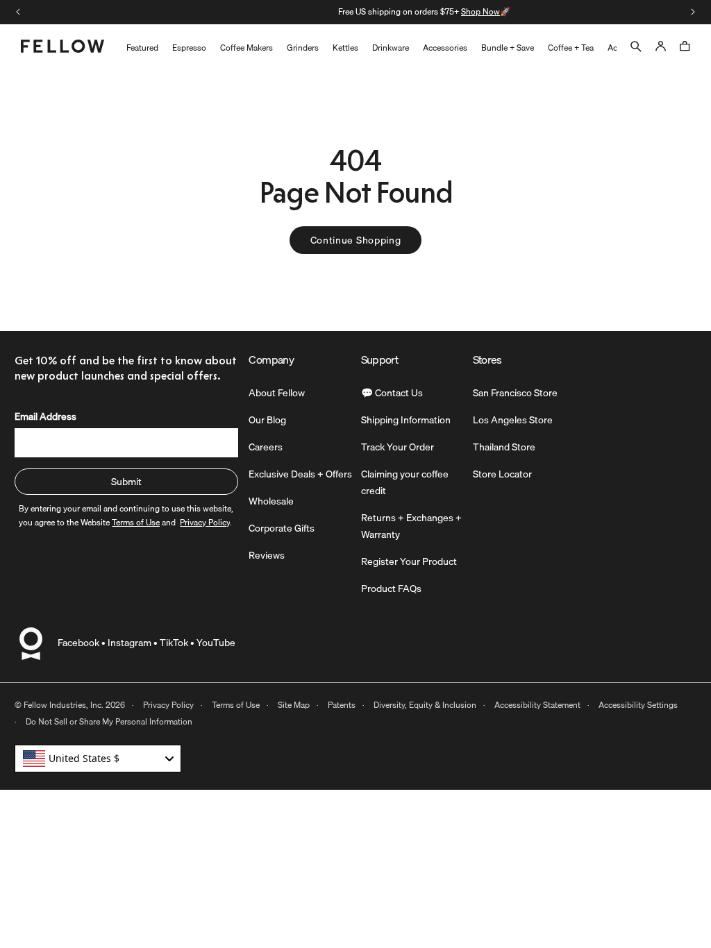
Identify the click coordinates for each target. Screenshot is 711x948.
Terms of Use (236, 704)
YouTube (215, 642)
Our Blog (267, 420)
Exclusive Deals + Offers (300, 474)
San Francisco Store (515, 392)
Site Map (294, 704)
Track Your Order (397, 447)
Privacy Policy (168, 704)
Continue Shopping (355, 240)
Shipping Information (406, 420)
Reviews (267, 555)
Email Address (45, 416)
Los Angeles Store (513, 420)
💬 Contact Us (392, 392)
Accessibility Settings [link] (638, 704)
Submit (126, 481)
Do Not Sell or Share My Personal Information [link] (109, 721)
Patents (342, 704)
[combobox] (98, 758)
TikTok (174, 642)
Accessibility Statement (537, 704)
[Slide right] (693, 11)
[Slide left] (18, 11)
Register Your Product (409, 561)
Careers (266, 447)
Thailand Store (504, 447)
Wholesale (271, 501)
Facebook (78, 642)
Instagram (129, 642)
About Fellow (277, 392)
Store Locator (502, 474)
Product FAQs (391, 588)
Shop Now (411, 11)
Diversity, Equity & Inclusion (425, 704)
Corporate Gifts (282, 528)
